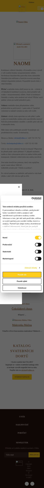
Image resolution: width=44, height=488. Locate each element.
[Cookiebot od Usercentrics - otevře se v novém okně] (31, 198)
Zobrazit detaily (31, 268)
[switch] (38, 244)
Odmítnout (22, 288)
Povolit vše (22, 275)
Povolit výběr (22, 281)
